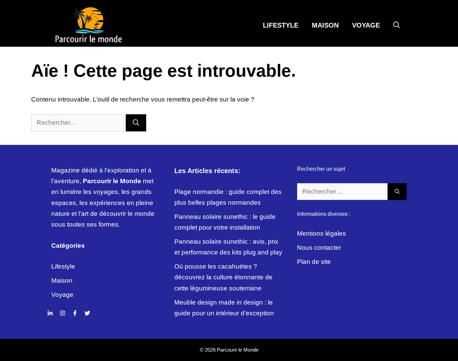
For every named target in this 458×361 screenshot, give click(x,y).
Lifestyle (280, 25)
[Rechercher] (136, 122)
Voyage (366, 25)
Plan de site (314, 261)
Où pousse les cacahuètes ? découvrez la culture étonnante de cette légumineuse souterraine (223, 277)
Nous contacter (319, 247)
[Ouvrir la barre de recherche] (397, 25)
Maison (325, 25)
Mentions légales (321, 233)
